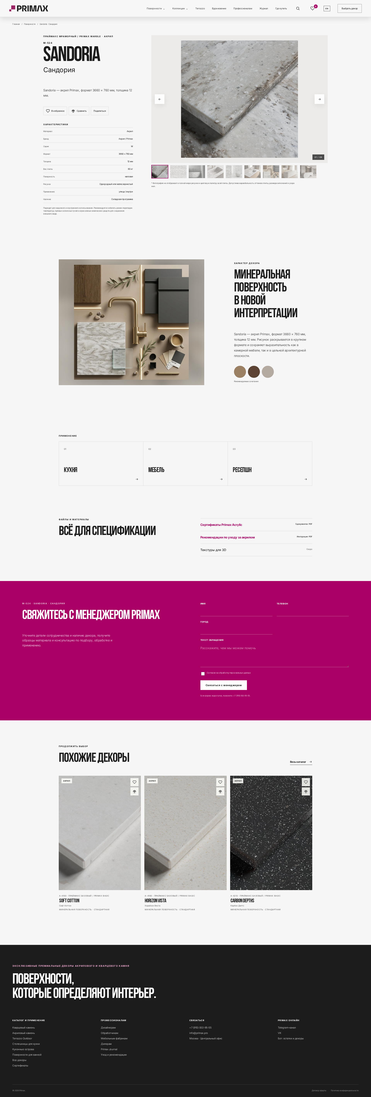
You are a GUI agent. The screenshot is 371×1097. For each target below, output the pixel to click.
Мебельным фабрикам (114, 1038)
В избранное (57, 111)
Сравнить (82, 111)
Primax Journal (109, 1049)
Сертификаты (20, 1065)
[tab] (159, 171)
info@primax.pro (198, 1032)
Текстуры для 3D (256, 550)
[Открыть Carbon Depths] (271, 833)
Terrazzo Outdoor (22, 1038)
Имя (203, 603)
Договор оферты (319, 1090)
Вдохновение (219, 8)
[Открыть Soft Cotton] (100, 833)
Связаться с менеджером (224, 685)
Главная (16, 24)
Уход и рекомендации (114, 1054)
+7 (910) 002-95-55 (241, 695)
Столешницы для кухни (26, 1043)
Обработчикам (109, 1032)
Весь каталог (298, 761)
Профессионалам (242, 8)
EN (326, 8)
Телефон (282, 603)
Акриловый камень (23, 1032)
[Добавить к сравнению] (134, 791)
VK (279, 1032)
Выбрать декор (350, 8)
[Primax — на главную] (28, 8)
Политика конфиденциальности (345, 1090)
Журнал (264, 8)
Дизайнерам (108, 1027)
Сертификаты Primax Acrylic (256, 525)
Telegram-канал (287, 1027)
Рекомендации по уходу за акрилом (256, 537)
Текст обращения (212, 640)
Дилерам (106, 1043)
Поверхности (156, 8)
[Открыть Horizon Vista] (185, 833)
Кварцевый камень (23, 1027)
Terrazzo (200, 8)
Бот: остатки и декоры (291, 1038)
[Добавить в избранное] (134, 782)
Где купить (281, 8)
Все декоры (19, 1060)
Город (204, 621)
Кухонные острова (23, 1049)
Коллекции (180, 8)
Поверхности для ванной (26, 1054)
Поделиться (100, 111)
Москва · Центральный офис (205, 1038)
